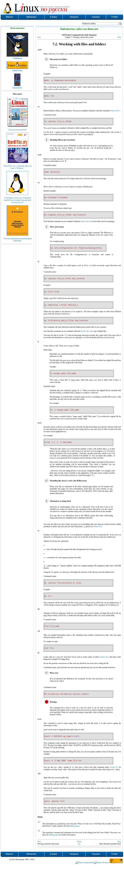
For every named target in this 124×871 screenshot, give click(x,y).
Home (79, 841)
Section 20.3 (104, 657)
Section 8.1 (114, 767)
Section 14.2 (97, 526)
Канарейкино (17, 88)
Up (79, 844)
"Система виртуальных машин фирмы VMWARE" (17, 239)
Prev (39, 37)
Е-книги (53, 17)
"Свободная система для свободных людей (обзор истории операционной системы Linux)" (17, 200)
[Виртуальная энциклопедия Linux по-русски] (62, 8)
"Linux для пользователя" (17, 130)
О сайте (114, 17)
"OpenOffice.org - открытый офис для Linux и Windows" (17, 167)
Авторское (74, 17)
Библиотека (31, 17)
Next (119, 37)
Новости (9, 17)
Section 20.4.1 (115, 111)
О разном (96, 17)
